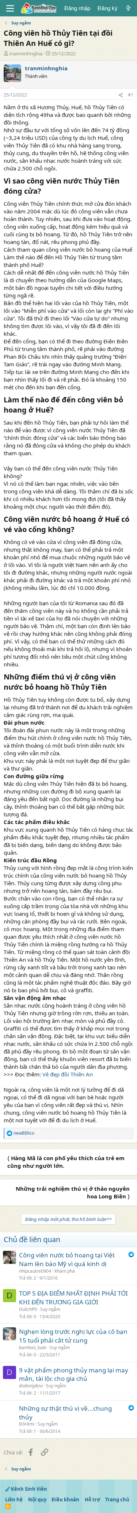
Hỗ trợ (92, 1499)
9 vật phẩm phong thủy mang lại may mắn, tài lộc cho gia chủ (73, 1374)
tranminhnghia (25, 53)
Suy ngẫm (50, 1309)
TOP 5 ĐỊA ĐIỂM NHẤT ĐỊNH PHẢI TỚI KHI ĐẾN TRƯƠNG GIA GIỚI (73, 1297)
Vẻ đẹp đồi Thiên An (67, 1074)
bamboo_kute (32, 1347)
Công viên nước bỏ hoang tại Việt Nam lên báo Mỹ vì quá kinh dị (67, 1259)
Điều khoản (65, 1499)
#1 (130, 95)
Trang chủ (117, 1499)
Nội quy (37, 1499)
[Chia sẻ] (120, 95)
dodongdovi (31, 1386)
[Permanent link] (44, 191)
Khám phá (64, 1271)
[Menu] (10, 8)
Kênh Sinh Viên (28, 1489)
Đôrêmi (26, 1424)
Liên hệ (14, 1499)
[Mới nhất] (128, 8)
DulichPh (28, 1309)
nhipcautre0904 (35, 1271)
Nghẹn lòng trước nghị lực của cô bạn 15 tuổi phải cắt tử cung (73, 1335)
